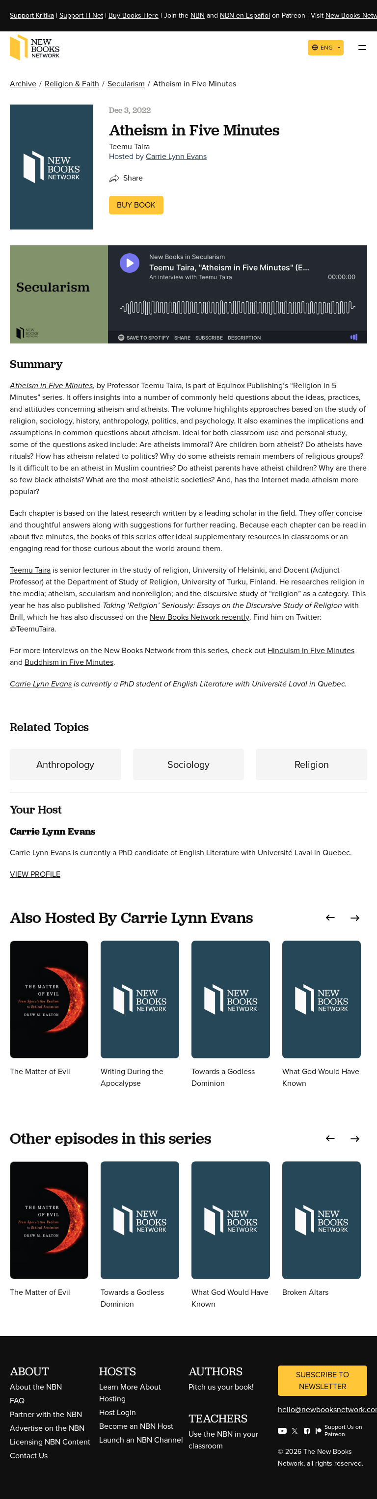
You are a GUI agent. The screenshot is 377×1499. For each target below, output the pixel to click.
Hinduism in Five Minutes (311, 650)
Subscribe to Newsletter (322, 1380)
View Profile (35, 874)
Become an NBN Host (136, 1426)
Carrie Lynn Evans (176, 156)
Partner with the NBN (46, 1414)
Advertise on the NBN (47, 1428)
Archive (23, 83)
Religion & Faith (72, 83)
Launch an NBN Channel (141, 1440)
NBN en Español (245, 15)
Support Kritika (32, 15)
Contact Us (29, 1455)
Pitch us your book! (221, 1387)
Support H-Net (81, 15)
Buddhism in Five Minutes (69, 662)
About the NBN (36, 1387)
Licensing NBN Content (50, 1441)
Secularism (126, 83)
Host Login (117, 1412)
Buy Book (136, 204)
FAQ (17, 1400)
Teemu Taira (30, 570)
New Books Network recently (199, 617)
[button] (330, 918)
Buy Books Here (133, 15)
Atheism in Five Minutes (51, 385)
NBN (197, 15)
